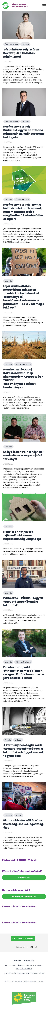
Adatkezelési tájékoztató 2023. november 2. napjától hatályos (24, 967)
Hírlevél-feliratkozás (25, 896)
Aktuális (8, 740)
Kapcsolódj (29, 961)
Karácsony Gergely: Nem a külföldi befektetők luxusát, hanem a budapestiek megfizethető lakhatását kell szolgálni (23, 212)
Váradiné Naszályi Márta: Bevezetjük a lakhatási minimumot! (21, 53)
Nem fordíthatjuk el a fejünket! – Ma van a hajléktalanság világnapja (22, 535)
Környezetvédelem (23, 364)
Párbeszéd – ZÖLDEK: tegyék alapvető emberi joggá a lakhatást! (23, 601)
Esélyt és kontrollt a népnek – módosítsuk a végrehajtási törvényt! (23, 455)
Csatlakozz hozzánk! (23, 938)
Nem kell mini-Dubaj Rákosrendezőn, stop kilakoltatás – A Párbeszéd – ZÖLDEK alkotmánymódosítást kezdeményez (23, 378)
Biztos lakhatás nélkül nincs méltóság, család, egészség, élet (23, 824)
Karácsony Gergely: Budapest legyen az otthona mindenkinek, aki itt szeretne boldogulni (24, 132)
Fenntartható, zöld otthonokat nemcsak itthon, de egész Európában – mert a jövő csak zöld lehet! (23, 672)
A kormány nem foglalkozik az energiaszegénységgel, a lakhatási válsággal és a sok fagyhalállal (23, 750)
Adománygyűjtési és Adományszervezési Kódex (24, 973)
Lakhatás (25, 44)
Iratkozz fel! (24, 877)
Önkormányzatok (11, 44)
